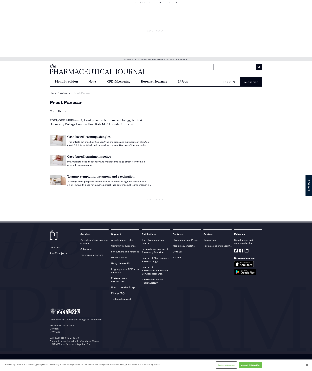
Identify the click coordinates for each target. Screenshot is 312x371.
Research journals (154, 81)
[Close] (306, 365)
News (93, 81)
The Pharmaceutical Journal (153, 241)
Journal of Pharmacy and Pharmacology (155, 259)
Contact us (209, 239)
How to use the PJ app (123, 287)
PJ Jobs (183, 81)
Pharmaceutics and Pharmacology (152, 281)
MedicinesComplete (184, 245)
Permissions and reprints (217, 245)
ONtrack (177, 251)
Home (53, 92)
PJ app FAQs (118, 293)
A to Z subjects (58, 253)
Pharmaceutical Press (185, 239)
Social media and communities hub (243, 241)
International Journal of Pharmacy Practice (155, 250)
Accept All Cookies (250, 364)
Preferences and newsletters (120, 279)
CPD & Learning (118, 81)
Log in (227, 82)
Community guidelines (123, 245)
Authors (65, 92)
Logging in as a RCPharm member (125, 270)
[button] (309, 185)
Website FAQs (119, 257)
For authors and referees (125, 251)
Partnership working (91, 254)
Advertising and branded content (94, 241)
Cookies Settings (226, 364)
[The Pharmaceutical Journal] (98, 69)
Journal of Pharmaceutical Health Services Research (155, 270)
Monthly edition (66, 81)
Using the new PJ (120, 263)
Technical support (121, 298)
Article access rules (122, 239)
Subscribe (251, 82)
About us (55, 247)
